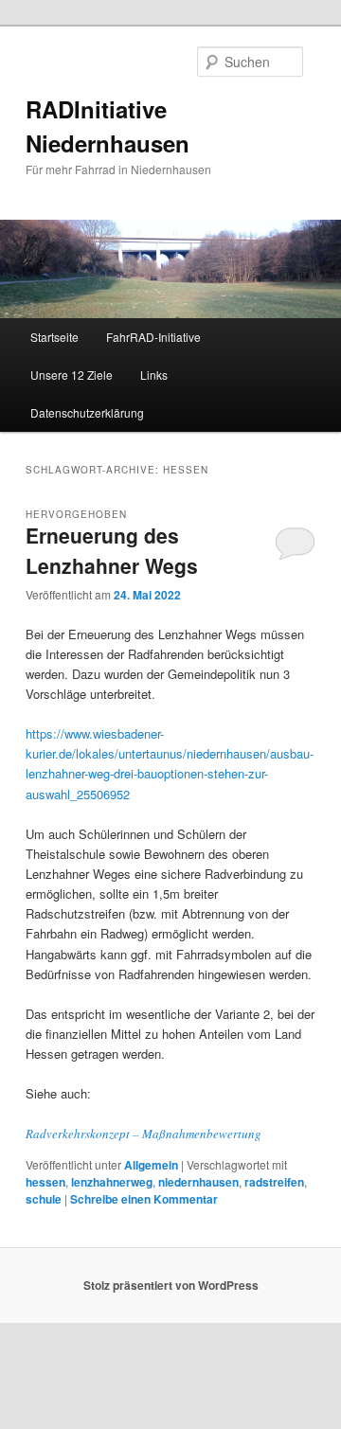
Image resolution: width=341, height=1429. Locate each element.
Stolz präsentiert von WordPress (171, 1285)
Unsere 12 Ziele (71, 374)
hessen (45, 1181)
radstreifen (274, 1181)
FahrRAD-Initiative (153, 337)
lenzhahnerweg (112, 1181)
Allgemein (151, 1164)
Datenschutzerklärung (87, 412)
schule (44, 1198)
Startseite (54, 337)
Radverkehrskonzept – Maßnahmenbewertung (143, 1133)
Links (154, 374)
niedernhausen (198, 1181)
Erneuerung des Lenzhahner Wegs (112, 550)
